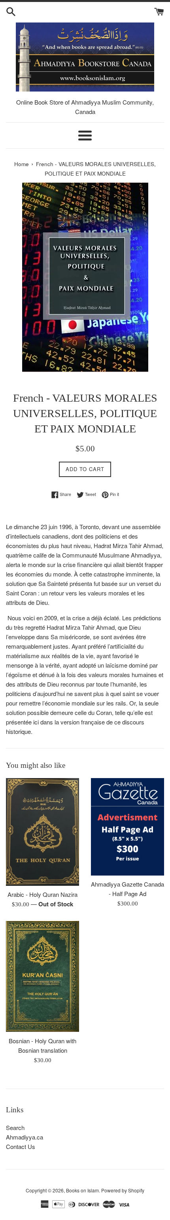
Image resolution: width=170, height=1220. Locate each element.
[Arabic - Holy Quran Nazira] (42, 832)
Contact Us (20, 1146)
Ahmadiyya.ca (24, 1137)
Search (15, 1127)
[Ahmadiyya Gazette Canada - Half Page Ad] (127, 827)
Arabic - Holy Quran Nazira (42, 894)
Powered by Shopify (122, 1190)
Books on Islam (82, 1190)
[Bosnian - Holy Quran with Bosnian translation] (42, 976)
